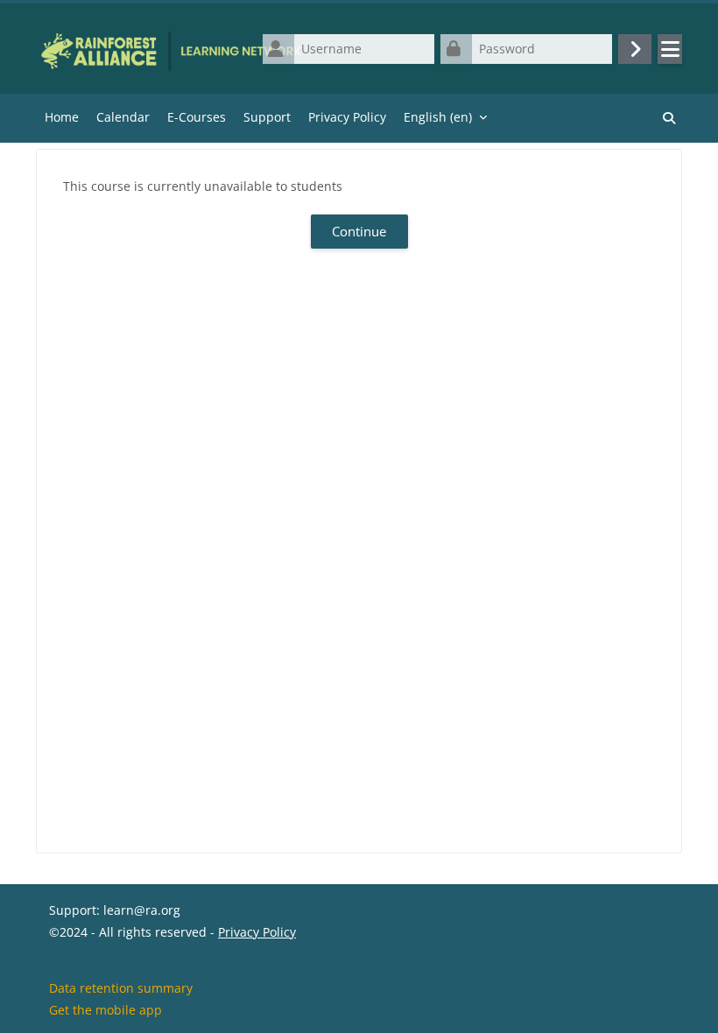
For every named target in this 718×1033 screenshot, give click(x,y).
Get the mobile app (105, 1009)
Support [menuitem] (267, 117)
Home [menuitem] (62, 117)
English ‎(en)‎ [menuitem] (438, 117)
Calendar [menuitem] (123, 117)
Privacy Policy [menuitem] (347, 117)
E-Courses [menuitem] (196, 117)
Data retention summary (121, 988)
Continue (359, 231)
